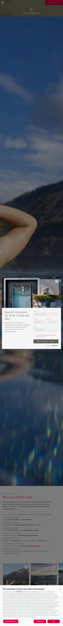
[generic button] (56, 281)
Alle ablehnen (40, 621)
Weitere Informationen (11, 621)
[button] (59, 588)
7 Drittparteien (19, 591)
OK (53, 621)
